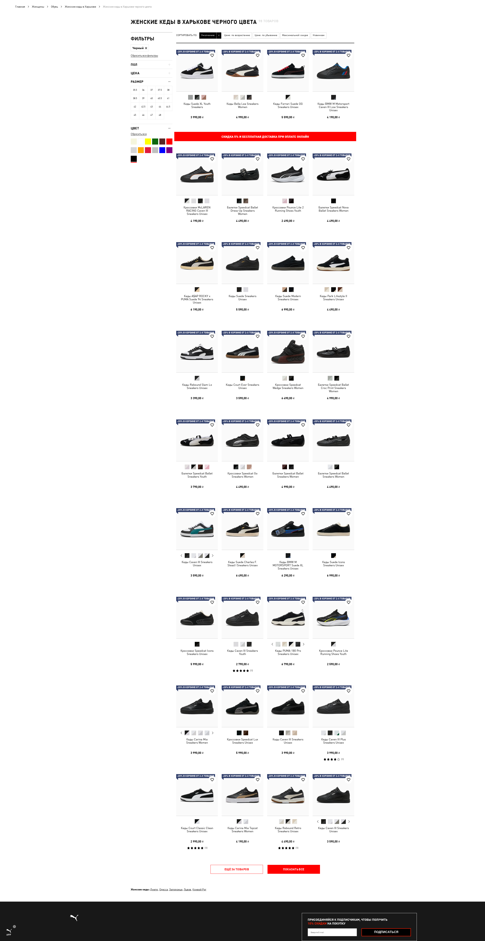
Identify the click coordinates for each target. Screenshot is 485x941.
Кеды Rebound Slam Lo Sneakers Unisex (197, 386)
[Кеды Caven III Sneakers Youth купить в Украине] (242, 617)
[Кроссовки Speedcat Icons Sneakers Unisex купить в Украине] (197, 617)
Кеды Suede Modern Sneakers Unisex (288, 297)
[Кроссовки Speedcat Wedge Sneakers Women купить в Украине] (288, 351)
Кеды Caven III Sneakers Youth (242, 652)
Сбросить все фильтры (144, 55)
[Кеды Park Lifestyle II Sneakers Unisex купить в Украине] (333, 263)
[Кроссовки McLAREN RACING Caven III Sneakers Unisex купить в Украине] (197, 174)
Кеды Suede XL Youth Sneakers (197, 105)
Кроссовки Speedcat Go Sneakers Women (242, 475)
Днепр (154, 889)
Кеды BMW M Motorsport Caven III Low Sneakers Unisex (333, 107)
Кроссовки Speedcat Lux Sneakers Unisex (242, 741)
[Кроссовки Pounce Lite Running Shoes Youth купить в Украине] (333, 617)
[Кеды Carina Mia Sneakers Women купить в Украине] (197, 706)
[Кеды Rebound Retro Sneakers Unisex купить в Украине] (288, 795)
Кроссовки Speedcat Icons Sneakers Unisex (197, 652)
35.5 (135, 90)
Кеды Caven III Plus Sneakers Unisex (333, 741)
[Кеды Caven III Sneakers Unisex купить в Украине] (197, 529)
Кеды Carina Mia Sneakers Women (197, 741)
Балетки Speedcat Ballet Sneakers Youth (197, 475)
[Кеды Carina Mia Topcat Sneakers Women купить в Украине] (242, 795)
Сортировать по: (186, 35)
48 (160, 115)
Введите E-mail (317, 932)
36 (143, 90)
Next (212, 555)
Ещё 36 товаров (237, 869)
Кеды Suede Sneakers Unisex (242, 297)
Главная (20, 6)
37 (151, 90)
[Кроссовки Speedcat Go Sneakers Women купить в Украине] (242, 440)
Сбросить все (139, 133)
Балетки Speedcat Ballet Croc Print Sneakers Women (333, 388)
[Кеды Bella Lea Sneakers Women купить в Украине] (242, 71)
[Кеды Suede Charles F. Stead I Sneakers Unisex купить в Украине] (242, 529)
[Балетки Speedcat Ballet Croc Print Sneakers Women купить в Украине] (333, 351)
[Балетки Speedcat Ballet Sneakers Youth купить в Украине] (197, 440)
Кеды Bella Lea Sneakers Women (242, 105)
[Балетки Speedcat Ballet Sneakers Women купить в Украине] (288, 440)
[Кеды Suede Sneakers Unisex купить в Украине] (242, 263)
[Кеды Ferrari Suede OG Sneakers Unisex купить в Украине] (288, 71)
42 (135, 106)
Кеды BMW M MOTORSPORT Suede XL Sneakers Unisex (288, 565)
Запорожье (175, 889)
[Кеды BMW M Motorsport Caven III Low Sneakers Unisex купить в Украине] (333, 71)
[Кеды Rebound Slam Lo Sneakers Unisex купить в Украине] (197, 351)
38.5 (135, 98)
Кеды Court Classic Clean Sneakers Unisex (197, 829)
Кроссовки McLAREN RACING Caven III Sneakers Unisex (197, 210)
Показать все (293, 869)
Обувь (54, 6)
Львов (187, 889)
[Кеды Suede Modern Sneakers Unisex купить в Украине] (288, 263)
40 (151, 98)
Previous (181, 555)
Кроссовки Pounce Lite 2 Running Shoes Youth (288, 209)
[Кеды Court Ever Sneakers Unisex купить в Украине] (242, 351)
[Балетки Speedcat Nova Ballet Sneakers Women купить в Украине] (333, 174)
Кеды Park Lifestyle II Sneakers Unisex (333, 297)
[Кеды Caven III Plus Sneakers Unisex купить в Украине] (333, 706)
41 (168, 98)
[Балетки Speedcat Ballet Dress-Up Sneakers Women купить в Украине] (242, 174)
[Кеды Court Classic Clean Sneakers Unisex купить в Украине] (197, 795)
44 (160, 106)
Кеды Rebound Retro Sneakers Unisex (288, 829)
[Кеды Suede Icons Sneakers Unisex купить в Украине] (333, 529)
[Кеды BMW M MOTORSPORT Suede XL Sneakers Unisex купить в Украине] (288, 529)
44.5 (168, 106)
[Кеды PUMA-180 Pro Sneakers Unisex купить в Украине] (288, 617)
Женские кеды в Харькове (80, 6)
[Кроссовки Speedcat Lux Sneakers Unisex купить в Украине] (242, 706)
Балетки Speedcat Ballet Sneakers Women (288, 475)
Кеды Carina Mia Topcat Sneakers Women (243, 829)
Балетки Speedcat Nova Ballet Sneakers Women (333, 209)
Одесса (163, 889)
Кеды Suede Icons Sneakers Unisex (333, 563)
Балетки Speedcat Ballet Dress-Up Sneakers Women (242, 210)
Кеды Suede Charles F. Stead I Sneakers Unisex (243, 563)
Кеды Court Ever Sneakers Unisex (242, 386)
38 (168, 90)
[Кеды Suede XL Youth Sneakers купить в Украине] (197, 71)
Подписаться (386, 932)
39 (143, 98)
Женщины (38, 6)
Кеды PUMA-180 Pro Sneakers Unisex (288, 652)
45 (135, 115)
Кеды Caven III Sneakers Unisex (197, 563)
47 (151, 115)
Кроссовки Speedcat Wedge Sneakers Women (288, 386)
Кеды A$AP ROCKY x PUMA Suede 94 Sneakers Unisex (197, 299)
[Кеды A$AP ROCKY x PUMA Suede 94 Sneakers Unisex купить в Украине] (197, 263)
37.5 (160, 90)
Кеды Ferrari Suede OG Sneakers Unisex (288, 105)
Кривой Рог (199, 889)
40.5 (160, 98)
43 (151, 106)
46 (143, 115)
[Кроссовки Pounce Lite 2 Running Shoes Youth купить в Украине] (288, 174)
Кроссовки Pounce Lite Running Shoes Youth (333, 652)
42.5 (143, 106)
